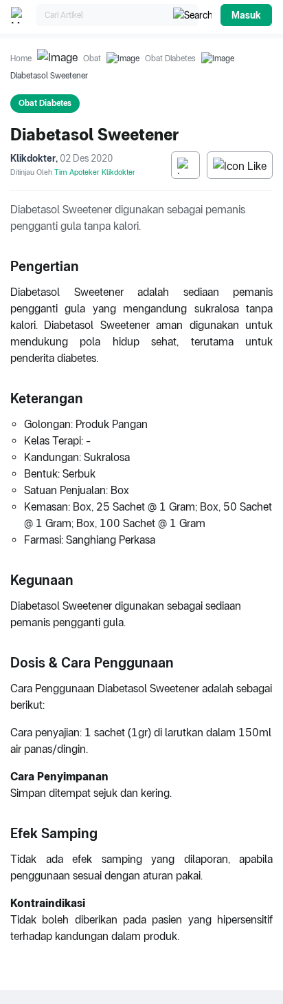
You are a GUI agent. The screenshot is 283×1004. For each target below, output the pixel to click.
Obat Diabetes (170, 58)
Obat (92, 58)
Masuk (246, 15)
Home (21, 58)
